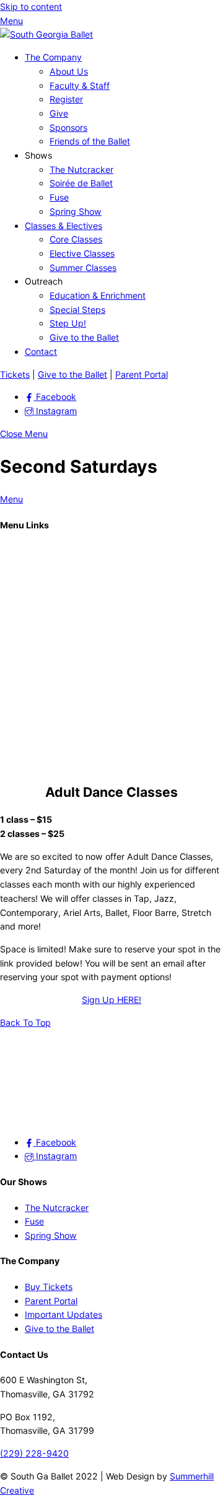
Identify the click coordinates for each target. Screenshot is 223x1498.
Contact (41, 351)
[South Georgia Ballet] (46, 34)
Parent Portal (141, 374)
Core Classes (76, 239)
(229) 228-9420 (34, 1453)
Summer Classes (83, 267)
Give (59, 113)
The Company (53, 57)
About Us (69, 71)
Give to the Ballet (84, 337)
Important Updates (63, 1314)
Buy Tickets (48, 1286)
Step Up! (68, 323)
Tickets (15, 374)
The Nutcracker (81, 169)
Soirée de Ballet (81, 183)
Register (66, 99)
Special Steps (77, 309)
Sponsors (68, 127)
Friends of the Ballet (90, 141)
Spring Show (76, 211)
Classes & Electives (63, 225)
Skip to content (31, 6)
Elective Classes (82, 253)
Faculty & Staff (80, 85)
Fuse (59, 197)
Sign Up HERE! (111, 999)
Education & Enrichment (98, 295)
